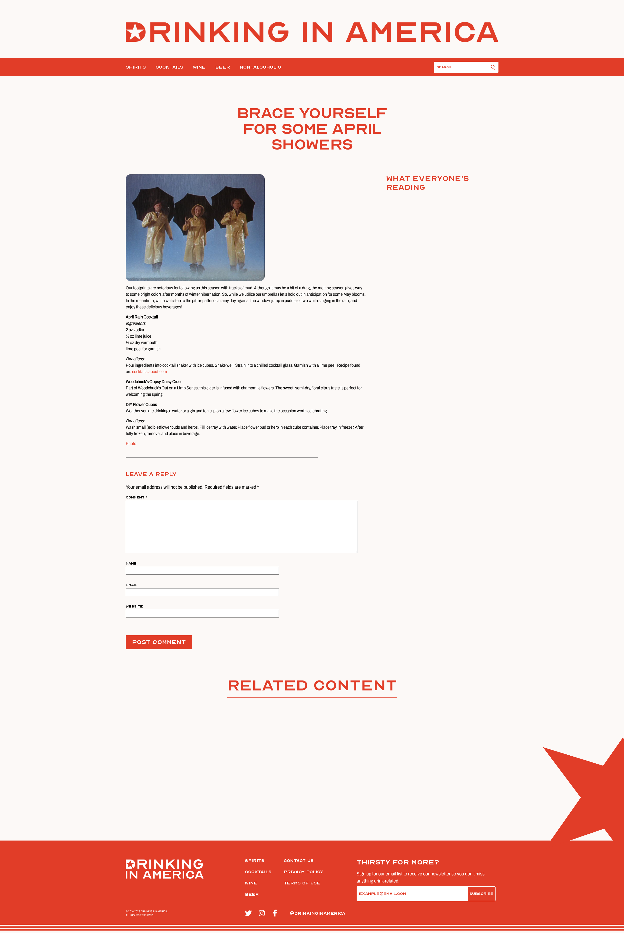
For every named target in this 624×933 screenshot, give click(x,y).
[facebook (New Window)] (277, 913)
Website (134, 606)
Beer (222, 67)
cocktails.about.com (149, 371)
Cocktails (169, 67)
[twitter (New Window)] (249, 913)
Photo (131, 443)
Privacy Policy (303, 872)
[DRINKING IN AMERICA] (312, 32)
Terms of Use (302, 883)
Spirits (136, 67)
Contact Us (299, 860)
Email (131, 585)
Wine (199, 67)
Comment (136, 497)
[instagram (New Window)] (263, 913)
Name (131, 563)
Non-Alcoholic (260, 67)
